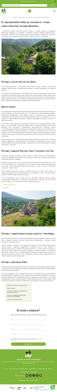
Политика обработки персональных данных (28, 380)
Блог (8, 17)
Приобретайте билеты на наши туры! (28, 1)
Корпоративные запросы (45, 368)
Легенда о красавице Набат (14, 299)
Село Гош (5, 187)
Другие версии (11, 288)
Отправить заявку (28, 344)
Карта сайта (33, 372)
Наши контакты (24, 372)
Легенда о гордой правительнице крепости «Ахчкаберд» (16, 295)
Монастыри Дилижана (9, 184)
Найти (52, 5)
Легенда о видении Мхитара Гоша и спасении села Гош (17, 291)
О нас (6, 368)
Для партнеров (23, 368)
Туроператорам (33, 368)
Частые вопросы (13, 368)
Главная (3, 17)
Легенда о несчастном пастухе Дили (17, 285)
